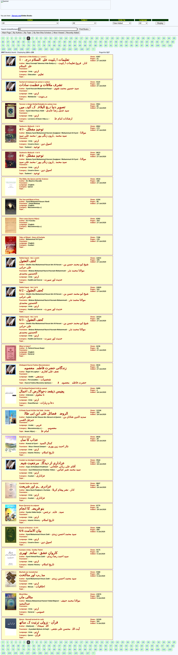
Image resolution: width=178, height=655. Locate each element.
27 (133, 38)
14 (66, 38)
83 (70, 46)
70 (3, 46)
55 (101, 42)
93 (121, 46)
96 (137, 46)
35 (174, 38)
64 (147, 42)
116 (82, 49)
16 (76, 38)
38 (13, 42)
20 (97, 38)
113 (64, 49)
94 (126, 46)
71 (8, 46)
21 (102, 38)
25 (123, 38)
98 (147, 46)
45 (49, 42)
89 (101, 46)
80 (54, 46)
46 (54, 42)
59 (121, 42)
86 (85, 46)
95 (132, 46)
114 (70, 49)
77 (39, 46)
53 (90, 42)
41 (29, 42)
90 (106, 46)
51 (80, 42)
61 (132, 42)
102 (170, 46)
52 (85, 42)
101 (163, 46)
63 (142, 42)
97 (142, 46)
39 (18, 42)
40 (23, 42)
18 (87, 38)
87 (90, 46)
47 (59, 42)
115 (76, 49)
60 (126, 42)
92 (116, 46)
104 (9, 49)
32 (159, 38)
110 (46, 49)
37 (8, 42)
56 (106, 42)
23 (112, 38)
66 (157, 42)
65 (152, 42)
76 (34, 46)
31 (153, 38)
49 (70, 42)
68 (168, 42)
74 (23, 46)
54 (96, 42)
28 (138, 38)
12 (56, 38)
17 (81, 38)
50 (75, 42)
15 (71, 38)
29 (143, 38)
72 (13, 46)
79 (49, 46)
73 (18, 46)
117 (87, 49)
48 (65, 42)
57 (111, 42)
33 (164, 38)
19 (92, 38)
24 (117, 38)
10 (46, 38)
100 (157, 46)
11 (51, 38)
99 (152, 46)
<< (3, 38)
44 (44, 42)
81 (59, 46)
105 (15, 49)
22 (107, 38)
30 (148, 38)
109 (40, 49)
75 (29, 46)
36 (3, 42)
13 (61, 38)
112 (58, 49)
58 (116, 42)
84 (75, 46)
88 (96, 46)
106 (21, 49)
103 (3, 49)
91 (111, 46)
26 (128, 38)
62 (137, 42)
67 (162, 42)
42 (34, 42)
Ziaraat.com (16, 16)
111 (52, 49)
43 (39, 42)
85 (80, 46)
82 (65, 46)
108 (34, 49)
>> (93, 49)
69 (173, 42)
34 (169, 38)
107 (27, 49)
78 (44, 46)
